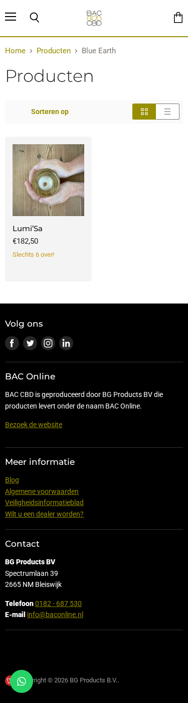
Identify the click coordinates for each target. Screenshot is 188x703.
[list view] (167, 112)
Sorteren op (50, 112)
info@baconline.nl (55, 615)
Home (15, 51)
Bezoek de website (33, 425)
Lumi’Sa (28, 228)
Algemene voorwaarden (42, 491)
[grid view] (144, 112)
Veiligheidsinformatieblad (44, 502)
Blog (12, 480)
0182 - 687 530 (58, 603)
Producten (54, 51)
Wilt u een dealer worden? (44, 514)
